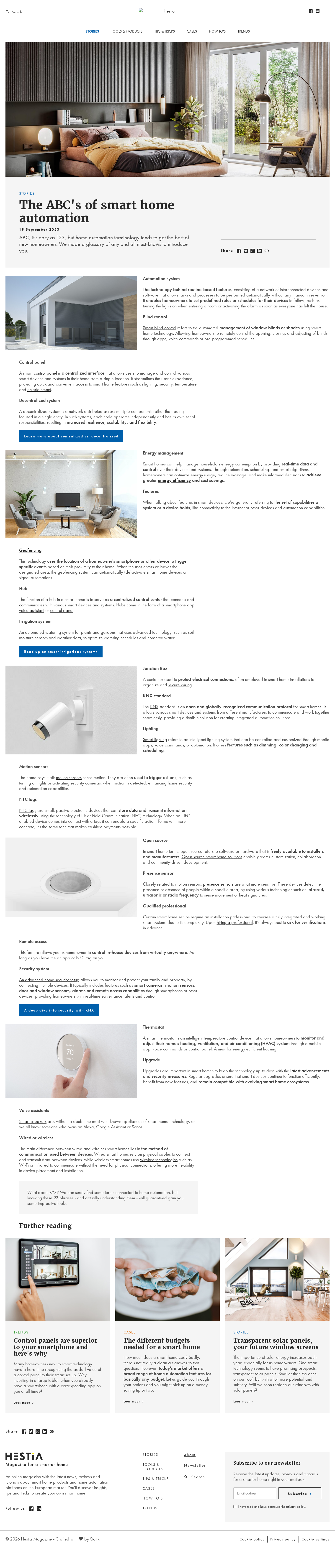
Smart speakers (32, 1121)
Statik (94, 1539)
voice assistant (31, 610)
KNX (154, 707)
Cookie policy (252, 1539)
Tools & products (126, 31)
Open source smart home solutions (212, 857)
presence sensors (218, 884)
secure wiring (180, 685)
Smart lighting (155, 739)
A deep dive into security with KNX (59, 1010)
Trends (244, 31)
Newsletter (195, 1465)
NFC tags (27, 810)
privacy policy (295, 1506)
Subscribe (297, 1493)
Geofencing (30, 550)
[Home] (167, 11)
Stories (92, 31)
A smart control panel (38, 373)
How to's (217, 31)
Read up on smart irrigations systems (61, 651)
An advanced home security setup (49, 980)
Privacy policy (283, 1539)
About (190, 1454)
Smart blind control (159, 328)
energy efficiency (174, 480)
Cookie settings (316, 1539)
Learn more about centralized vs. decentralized (71, 436)
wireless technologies (159, 1159)
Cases (192, 31)
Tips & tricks (165, 31)
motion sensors (69, 777)
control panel (61, 610)
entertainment (39, 389)
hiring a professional (235, 922)
